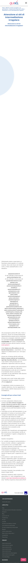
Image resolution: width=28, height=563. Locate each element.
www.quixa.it (5, 345)
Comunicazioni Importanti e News (16, 9)
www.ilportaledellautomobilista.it (16, 478)
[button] (26, 3)
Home (3, 7)
